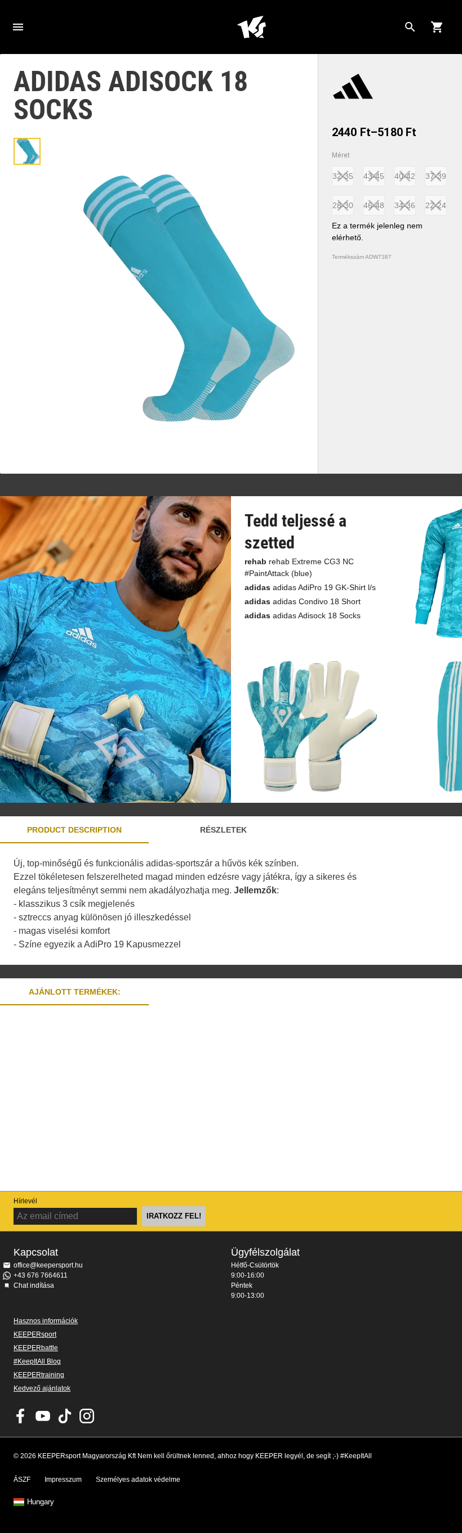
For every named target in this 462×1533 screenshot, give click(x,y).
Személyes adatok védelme (138, 1479)
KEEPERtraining (39, 1375)
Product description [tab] (74, 829)
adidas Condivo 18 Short (303, 601)
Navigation (18, 27)
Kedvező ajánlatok (42, 1388)
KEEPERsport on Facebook (21, 1416)
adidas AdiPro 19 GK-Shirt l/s (310, 587)
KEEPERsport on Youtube (42, 1416)
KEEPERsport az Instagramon (86, 1416)
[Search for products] (410, 27)
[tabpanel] (197, 904)
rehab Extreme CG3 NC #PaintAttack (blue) (299, 567)
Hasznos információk (46, 1321)
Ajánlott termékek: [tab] (75, 991)
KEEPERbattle (36, 1348)
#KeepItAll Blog (37, 1361)
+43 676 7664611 (41, 1275)
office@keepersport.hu (48, 1265)
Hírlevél (25, 1201)
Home (251, 27)
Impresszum (63, 1479)
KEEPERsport (35, 1334)
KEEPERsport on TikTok (64, 1416)
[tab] (27, 151)
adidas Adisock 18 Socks (303, 615)
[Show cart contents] (437, 27)
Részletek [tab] (223, 829)
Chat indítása (34, 1285)
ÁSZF (22, 1479)
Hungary (40, 1502)
